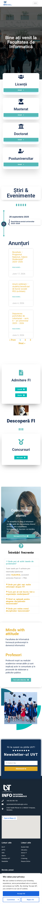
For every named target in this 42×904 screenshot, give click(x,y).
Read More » (16, 267)
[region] (21, 888)
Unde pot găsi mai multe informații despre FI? (18, 585)
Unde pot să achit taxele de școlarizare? (20, 562)
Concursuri (21, 449)
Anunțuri (18, 243)
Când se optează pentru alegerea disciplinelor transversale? (18, 601)
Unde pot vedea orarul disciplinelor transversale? (17, 609)
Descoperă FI (21, 421)
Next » (22, 343)
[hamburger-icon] (35, 3)
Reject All (30, 900)
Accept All (21, 893)
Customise (11, 900)
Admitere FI (21, 380)
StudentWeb (15, 575)
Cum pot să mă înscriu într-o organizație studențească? (20, 593)
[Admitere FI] (21, 372)
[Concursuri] (21, 442)
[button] (21, 562)
